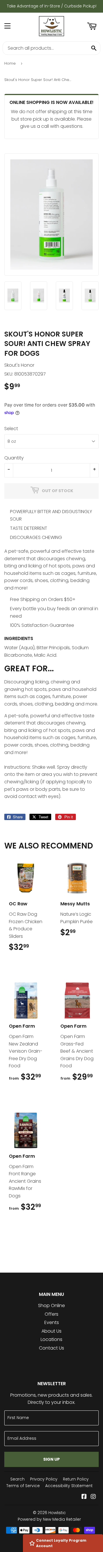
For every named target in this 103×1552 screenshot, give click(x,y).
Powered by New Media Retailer (49, 1519)
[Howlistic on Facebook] (84, 1497)
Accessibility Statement (69, 1486)
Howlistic (57, 1513)
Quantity (14, 458)
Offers (51, 1314)
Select (11, 428)
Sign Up (51, 1459)
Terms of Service (23, 1486)
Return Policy (76, 1479)
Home (10, 63)
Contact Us (51, 1348)
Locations (51, 1339)
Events (51, 1322)
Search (17, 1479)
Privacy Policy (44, 1479)
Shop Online (51, 1305)
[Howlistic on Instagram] (93, 1497)
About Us (51, 1331)
